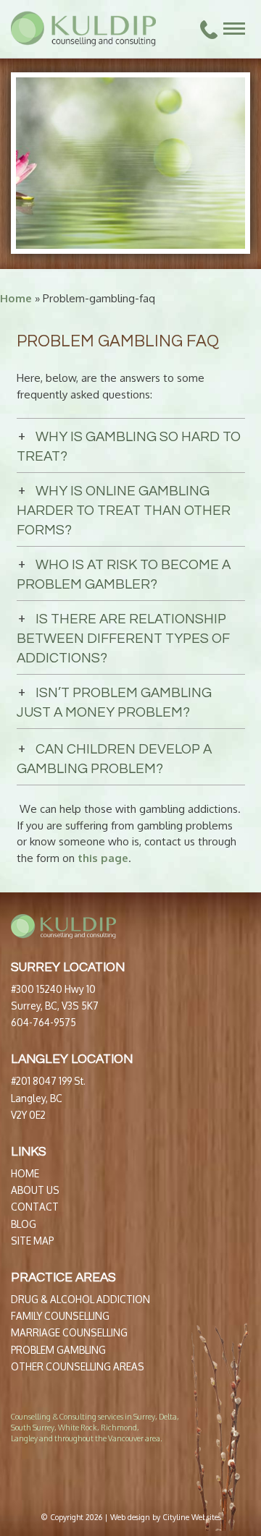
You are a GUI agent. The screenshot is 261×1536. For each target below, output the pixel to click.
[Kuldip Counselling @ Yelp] (27, 1477)
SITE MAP (32, 1240)
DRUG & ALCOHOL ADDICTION (80, 1299)
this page (103, 858)
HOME (25, 1173)
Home (16, 298)
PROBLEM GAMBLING (58, 1350)
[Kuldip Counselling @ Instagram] (38, 1477)
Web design (130, 1517)
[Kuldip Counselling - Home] (83, 29)
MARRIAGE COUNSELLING (69, 1332)
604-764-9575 (43, 1022)
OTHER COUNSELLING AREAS (77, 1366)
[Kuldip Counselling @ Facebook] (16, 1477)
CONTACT (35, 1206)
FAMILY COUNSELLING (60, 1316)
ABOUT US (35, 1190)
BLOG (23, 1224)
